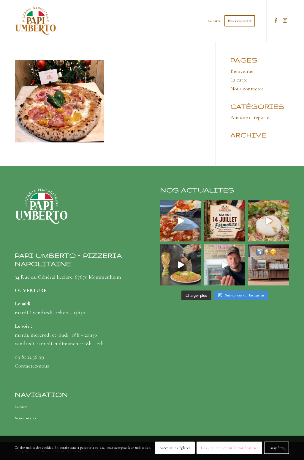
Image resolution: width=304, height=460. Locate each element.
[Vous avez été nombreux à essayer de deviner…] (268, 264)
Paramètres (276, 448)
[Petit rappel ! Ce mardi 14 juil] (224, 220)
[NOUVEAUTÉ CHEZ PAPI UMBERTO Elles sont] (224, 264)
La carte (239, 79)
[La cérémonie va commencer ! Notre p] (180, 264)
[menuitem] (214, 21)
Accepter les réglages (174, 448)
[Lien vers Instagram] (284, 20)
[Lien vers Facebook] (275, 20)
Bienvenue (242, 71)
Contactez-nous (32, 365)
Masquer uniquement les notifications (229, 448)
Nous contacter (247, 88)
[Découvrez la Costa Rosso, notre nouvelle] (180, 220)
